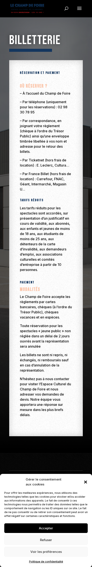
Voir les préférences (46, 552)
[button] (85, 482)
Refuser (46, 540)
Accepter (46, 528)
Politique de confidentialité (46, 561)
